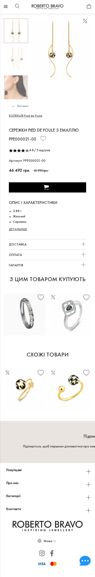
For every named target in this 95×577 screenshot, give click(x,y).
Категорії (14, 496)
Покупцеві (14, 470)
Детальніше (18, 229)
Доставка (18, 244)
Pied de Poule (25, 116)
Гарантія (16, 265)
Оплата (16, 254)
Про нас (12, 483)
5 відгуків (43, 150)
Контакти (14, 509)
